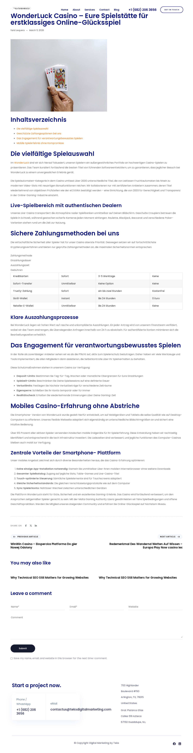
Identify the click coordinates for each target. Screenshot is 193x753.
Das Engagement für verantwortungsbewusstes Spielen (50, 138)
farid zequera (18, 30)
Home (64, 9)
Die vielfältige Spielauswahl (32, 128)
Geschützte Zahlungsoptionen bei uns (39, 133)
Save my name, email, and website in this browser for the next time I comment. (60, 658)
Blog (116, 9)
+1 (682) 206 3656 (142, 10)
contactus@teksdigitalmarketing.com (80, 709)
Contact (104, 9)
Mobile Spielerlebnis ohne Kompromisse (40, 143)
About (76, 9)
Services (90, 9)
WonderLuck (21, 162)
